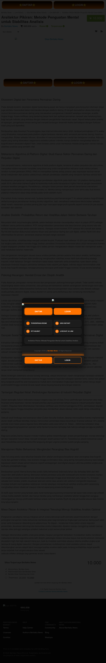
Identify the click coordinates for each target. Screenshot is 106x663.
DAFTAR (38, 311)
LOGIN (68, 311)
